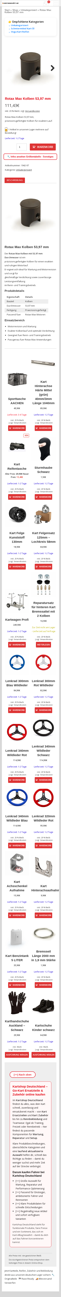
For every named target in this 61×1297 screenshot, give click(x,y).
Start (7, 10)
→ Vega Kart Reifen (18, 31)
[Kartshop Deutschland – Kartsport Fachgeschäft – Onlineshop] (10, 3)
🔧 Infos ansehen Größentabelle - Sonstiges (30, 156)
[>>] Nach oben (23, 1074)
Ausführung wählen (17, 1054)
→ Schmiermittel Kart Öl (21, 28)
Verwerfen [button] (10, 1282)
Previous (9, 68)
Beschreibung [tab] (15, 180)
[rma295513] (30, 68)
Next (51, 68)
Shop (15, 10)
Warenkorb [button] (19, 428)
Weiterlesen (43, 644)
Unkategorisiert (29, 10)
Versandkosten (32, 111)
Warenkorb (45, 147)
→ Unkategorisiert (18, 25)
